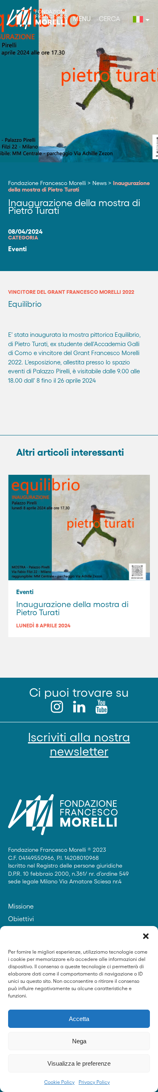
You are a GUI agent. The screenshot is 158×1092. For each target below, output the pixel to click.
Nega (79, 1041)
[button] (146, 936)
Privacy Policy (94, 1082)
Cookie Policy (59, 1082)
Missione (21, 906)
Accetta (79, 1018)
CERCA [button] (109, 18)
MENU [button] (82, 18)
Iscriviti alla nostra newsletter (79, 744)
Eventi (17, 248)
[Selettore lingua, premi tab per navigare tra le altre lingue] (141, 20)
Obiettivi (21, 918)
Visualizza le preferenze (79, 1063)
